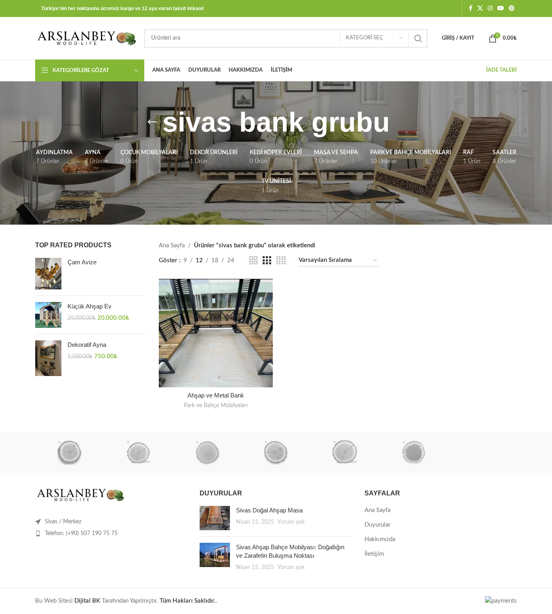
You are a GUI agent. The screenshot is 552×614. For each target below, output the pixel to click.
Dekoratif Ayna (86, 344)
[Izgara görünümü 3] (267, 260)
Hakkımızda (379, 539)
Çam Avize (82, 262)
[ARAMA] (418, 38)
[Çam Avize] (48, 273)
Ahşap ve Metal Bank (216, 395)
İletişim (374, 554)
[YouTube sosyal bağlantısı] (500, 8)
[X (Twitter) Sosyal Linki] (480, 8)
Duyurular (377, 525)
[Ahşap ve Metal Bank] (216, 333)
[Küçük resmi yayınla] (215, 518)
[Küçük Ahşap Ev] (48, 315)
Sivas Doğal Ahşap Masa (269, 510)
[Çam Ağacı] (344, 452)
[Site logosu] (85, 38)
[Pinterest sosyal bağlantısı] (511, 8)
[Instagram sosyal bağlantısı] (490, 8)
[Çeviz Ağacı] (276, 452)
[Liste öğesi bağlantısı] (111, 533)
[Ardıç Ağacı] (413, 452)
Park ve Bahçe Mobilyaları (216, 405)
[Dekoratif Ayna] (48, 358)
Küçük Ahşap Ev (89, 306)
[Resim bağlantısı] (79, 495)
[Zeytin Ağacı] (69, 452)
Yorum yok (291, 522)
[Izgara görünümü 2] (253, 260)
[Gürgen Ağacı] (207, 452)
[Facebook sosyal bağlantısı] (470, 8)
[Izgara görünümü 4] (281, 260)
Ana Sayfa (172, 245)
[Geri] (152, 122)
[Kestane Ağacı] (138, 452)
